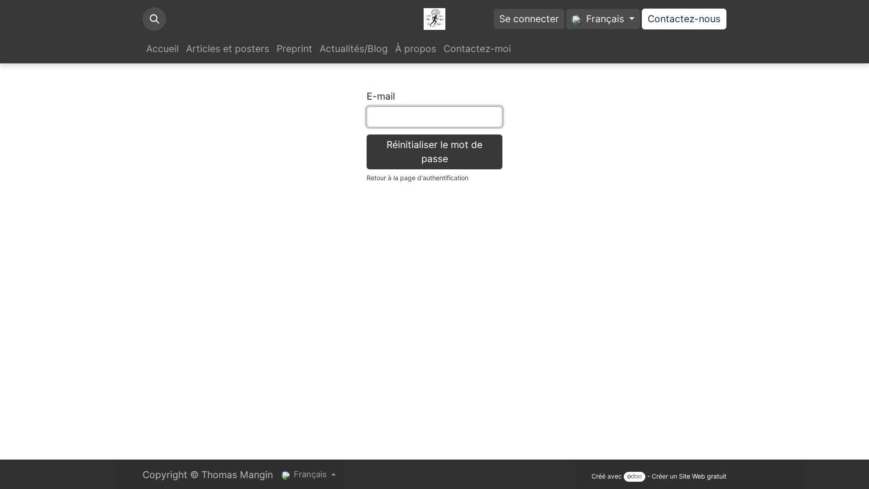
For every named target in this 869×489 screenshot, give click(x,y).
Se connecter (529, 18)
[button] (154, 19)
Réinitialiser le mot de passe (434, 152)
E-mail (381, 96)
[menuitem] (162, 49)
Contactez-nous (684, 18)
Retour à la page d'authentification (417, 178)
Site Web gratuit (702, 476)
